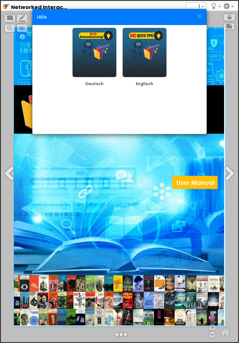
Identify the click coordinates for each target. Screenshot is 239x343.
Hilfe (42, 17)
